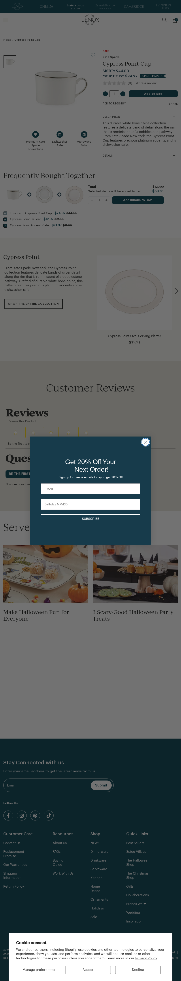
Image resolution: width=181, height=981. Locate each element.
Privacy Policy (146, 958)
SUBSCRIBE (90, 518)
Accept (88, 970)
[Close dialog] (145, 442)
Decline (138, 970)
